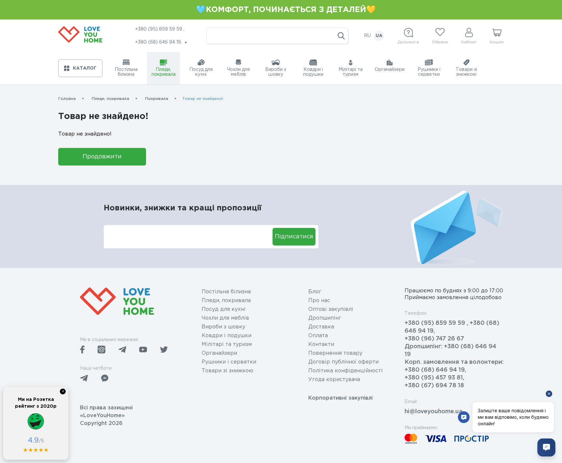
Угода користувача (334, 379)
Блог (314, 291)
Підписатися (294, 236)
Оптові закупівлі (330, 309)
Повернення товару (335, 353)
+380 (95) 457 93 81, (434, 377)
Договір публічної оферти (343, 362)
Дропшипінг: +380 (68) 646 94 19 (450, 350)
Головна (67, 98)
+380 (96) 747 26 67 (434, 338)
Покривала (156, 98)
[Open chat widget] (546, 447)
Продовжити (102, 156)
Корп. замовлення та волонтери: (454, 362)
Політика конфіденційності (345, 370)
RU (367, 36)
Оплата (318, 335)
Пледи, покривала (110, 98)
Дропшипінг (324, 318)
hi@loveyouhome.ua (433, 411)
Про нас (319, 300)
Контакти (321, 344)
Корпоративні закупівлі (340, 398)
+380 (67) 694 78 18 (434, 385)
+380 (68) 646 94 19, (435, 370)
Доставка (321, 326)
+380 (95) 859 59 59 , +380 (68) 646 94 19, (452, 327)
